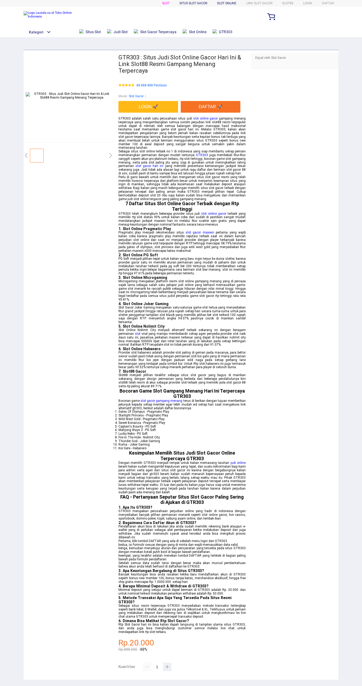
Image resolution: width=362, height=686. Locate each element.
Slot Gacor (136, 96)
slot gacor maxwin (200, 232)
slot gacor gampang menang (161, 401)
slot (137, 334)
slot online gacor (205, 118)
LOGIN (307, 3)
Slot (166, 3)
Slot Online (226, 3)
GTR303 (202, 155)
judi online (238, 463)
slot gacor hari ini (149, 166)
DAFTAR (328, 3)
